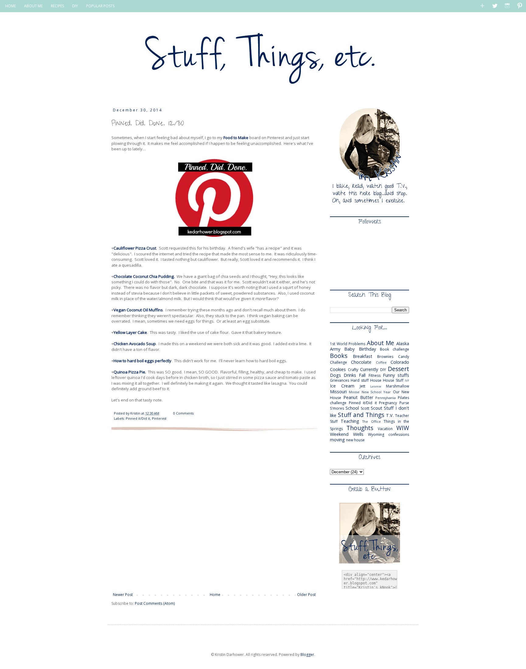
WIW (402, 428)
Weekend (339, 434)
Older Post (306, 594)
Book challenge (394, 349)
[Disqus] (214, 511)
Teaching (350, 421)
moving (337, 440)
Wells (358, 434)
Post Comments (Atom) (155, 603)
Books (338, 356)
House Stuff (393, 380)
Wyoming (376, 434)
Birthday (367, 349)
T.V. (390, 415)
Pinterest (159, 418)
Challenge (338, 362)
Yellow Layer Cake (130, 332)
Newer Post (123, 594)
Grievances (339, 380)
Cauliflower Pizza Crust (135, 248)
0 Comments (183, 413)
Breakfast (362, 356)
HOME (10, 6)
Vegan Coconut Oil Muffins (138, 310)
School (352, 408)
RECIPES (57, 6)
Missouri (338, 391)
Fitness (374, 375)
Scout (376, 408)
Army (335, 349)
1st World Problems (347, 343)
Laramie (375, 386)
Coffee (381, 362)
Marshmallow (397, 386)
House (375, 380)
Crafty (353, 369)
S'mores (337, 408)
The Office (371, 421)
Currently (369, 369)
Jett (362, 386)
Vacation (385, 428)
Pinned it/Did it (138, 418)
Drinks (350, 375)
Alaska (402, 343)
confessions (398, 434)
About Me (380, 343)
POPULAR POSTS (100, 6)
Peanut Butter (358, 397)
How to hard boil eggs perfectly (142, 360)
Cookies (338, 369)
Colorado (400, 362)
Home (215, 594)
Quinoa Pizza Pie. (130, 372)
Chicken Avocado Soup (135, 343)
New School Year (376, 392)
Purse (404, 402)
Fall (362, 375)
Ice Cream (342, 386)
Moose (354, 392)
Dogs (335, 375)
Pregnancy (388, 402)
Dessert (398, 369)
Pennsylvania (385, 397)
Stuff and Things (361, 415)
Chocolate (361, 362)
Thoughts (359, 428)
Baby (349, 349)
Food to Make (235, 137)
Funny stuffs (396, 375)
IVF (407, 381)
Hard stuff (360, 380)
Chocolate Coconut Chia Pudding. (145, 276)
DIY (75, 6)
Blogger (307, 654)
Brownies (385, 356)
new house (355, 440)
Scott (365, 408)
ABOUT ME (33, 6)
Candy (403, 356)
